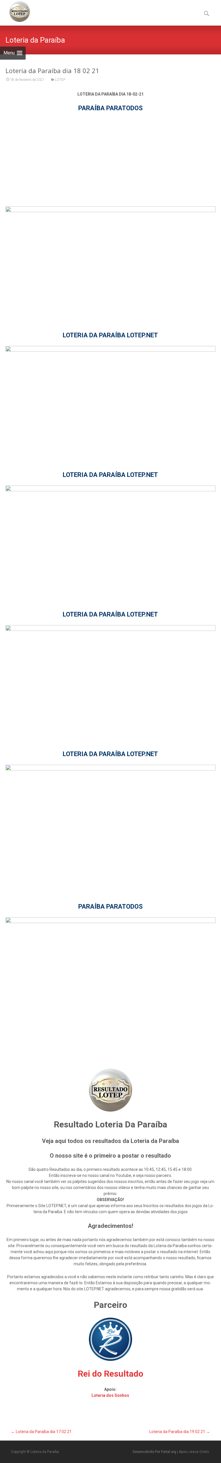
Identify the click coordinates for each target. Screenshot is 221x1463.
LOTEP (60, 80)
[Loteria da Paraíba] (15, 11)
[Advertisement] (110, 159)
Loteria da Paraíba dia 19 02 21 (179, 1431)
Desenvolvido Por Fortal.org (155, 1452)
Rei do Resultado (110, 1374)
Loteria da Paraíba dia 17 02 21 (41, 1431)
